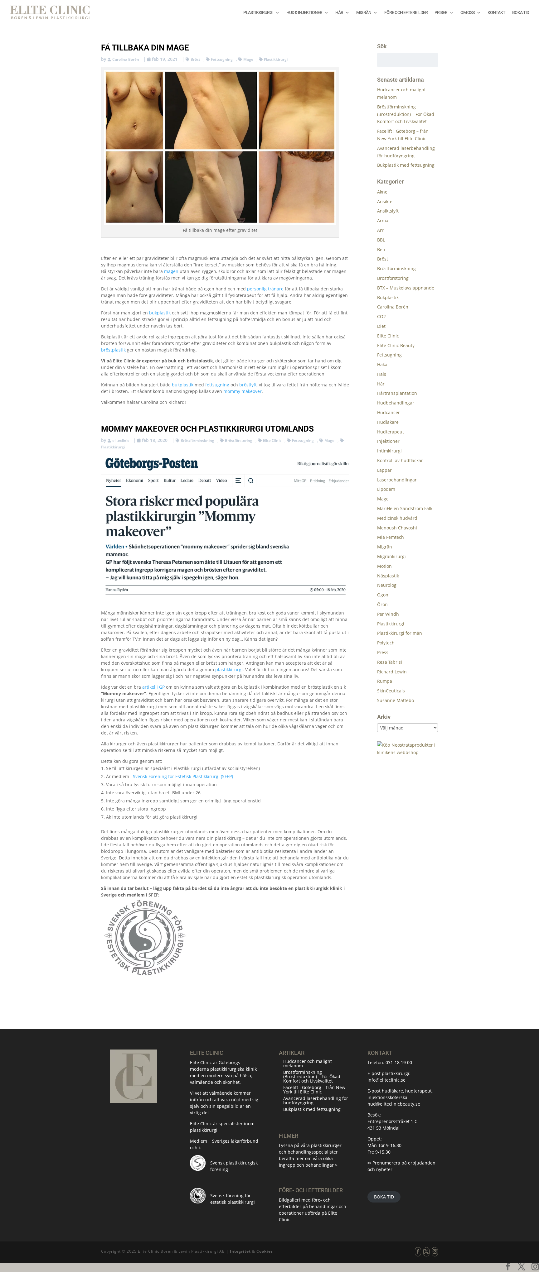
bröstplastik (113, 350)
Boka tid (520, 12)
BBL (381, 240)
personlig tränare (265, 289)
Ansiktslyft (388, 211)
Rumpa (384, 681)
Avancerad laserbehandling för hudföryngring (315, 1100)
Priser (441, 12)
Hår (339, 12)
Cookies (264, 1251)
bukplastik (160, 313)
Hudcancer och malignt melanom (307, 1063)
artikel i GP (153, 687)
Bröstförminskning (197, 440)
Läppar (384, 470)
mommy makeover (242, 391)
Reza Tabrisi (389, 662)
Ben (381, 249)
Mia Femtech (390, 537)
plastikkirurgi (229, 669)
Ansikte (384, 201)
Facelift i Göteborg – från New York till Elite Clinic (314, 1089)
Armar (383, 220)
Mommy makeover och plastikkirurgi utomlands (207, 428)
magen (171, 271)
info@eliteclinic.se (386, 1080)
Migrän (363, 12)
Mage (248, 59)
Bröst (195, 59)
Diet (381, 326)
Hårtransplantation (397, 393)
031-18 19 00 (399, 1062)
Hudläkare (388, 422)
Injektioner (388, 441)
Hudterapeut (390, 432)
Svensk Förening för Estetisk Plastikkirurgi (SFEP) (183, 776)
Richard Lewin (392, 672)
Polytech (386, 643)
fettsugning (217, 385)
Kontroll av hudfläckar (400, 460)
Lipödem (386, 489)
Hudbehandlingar (395, 403)
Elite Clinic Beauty (396, 345)
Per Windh (388, 614)
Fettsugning (222, 59)
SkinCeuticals (391, 691)
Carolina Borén (125, 59)
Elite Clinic (272, 440)
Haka (382, 364)
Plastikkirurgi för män (399, 633)
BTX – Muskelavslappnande (405, 288)
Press (382, 652)
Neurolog (386, 585)
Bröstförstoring (238, 440)
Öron (382, 604)
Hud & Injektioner (304, 12)
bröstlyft (248, 385)
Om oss (467, 12)
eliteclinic (120, 440)
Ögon (382, 595)
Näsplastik (388, 576)
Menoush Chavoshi (397, 528)
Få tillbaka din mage (145, 47)
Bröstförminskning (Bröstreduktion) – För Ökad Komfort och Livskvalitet (405, 114)
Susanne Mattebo (395, 700)
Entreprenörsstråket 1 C (392, 1121)
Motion (384, 566)
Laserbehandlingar (397, 480)
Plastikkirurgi (258, 12)
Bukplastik (388, 297)
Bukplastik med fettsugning (406, 165)
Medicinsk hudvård (397, 518)
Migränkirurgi (391, 556)
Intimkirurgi (389, 451)
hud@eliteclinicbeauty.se (393, 1104)
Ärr (380, 230)
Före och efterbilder (406, 12)
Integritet (240, 1251)
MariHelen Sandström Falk (404, 508)
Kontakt (496, 12)
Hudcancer (388, 412)
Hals (381, 374)
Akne (382, 192)
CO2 (381, 316)
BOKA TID (384, 1197)
